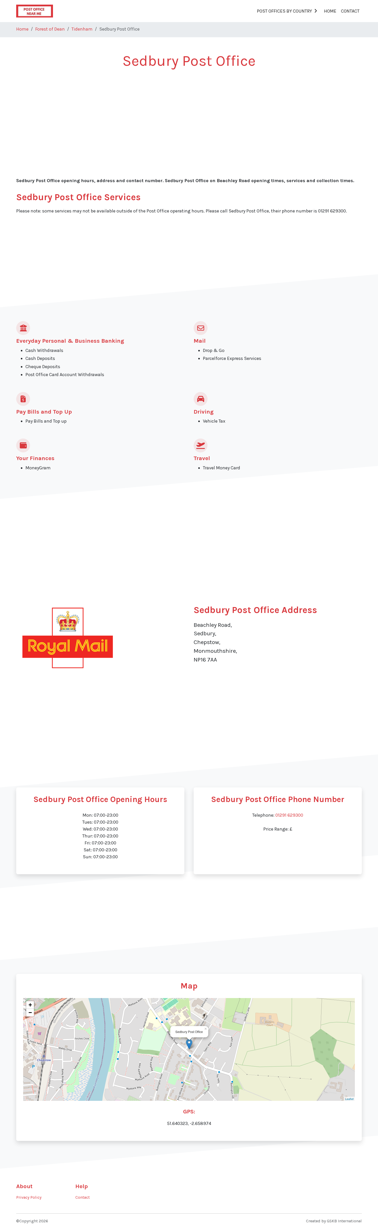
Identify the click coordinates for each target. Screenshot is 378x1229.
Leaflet (349, 1099)
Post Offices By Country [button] (284, 11)
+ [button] (30, 1005)
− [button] (30, 1012)
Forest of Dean (50, 29)
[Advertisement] (170, 114)
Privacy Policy (28, 1197)
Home (330, 11)
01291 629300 (289, 815)
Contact (350, 11)
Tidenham (82, 29)
